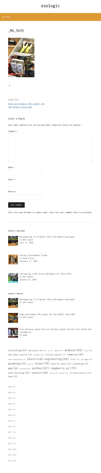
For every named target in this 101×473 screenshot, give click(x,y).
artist (88, 350)
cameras (75, 354)
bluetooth (39, 355)
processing (25, 368)
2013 (10, 455)
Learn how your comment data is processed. (70, 212)
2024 (10, 398)
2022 (10, 404)
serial (54, 373)
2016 (10, 438)
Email (12, 179)
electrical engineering (48, 358)
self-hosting (19, 373)
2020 (10, 415)
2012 (10, 460)
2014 (10, 449)
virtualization (81, 373)
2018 (10, 426)
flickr (74, 359)
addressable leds (37, 351)
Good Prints (28, 258)
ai (50, 350)
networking (80, 363)
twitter (63, 373)
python (40, 368)
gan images (86, 359)
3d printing (17, 350)
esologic (50, 5)
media (55, 364)
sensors (40, 372)
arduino (74, 350)
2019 (10, 421)
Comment (13, 131)
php (13, 368)
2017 (10, 432)
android (58, 350)
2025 (10, 392)
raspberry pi (63, 368)
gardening (17, 363)
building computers (55, 355)
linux (42, 363)
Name (11, 167)
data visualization (16, 359)
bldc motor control (20, 354)
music (66, 363)
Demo (25, 335)
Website (12, 191)
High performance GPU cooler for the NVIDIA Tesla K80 (47, 314)
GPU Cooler (28, 240)
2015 (10, 443)
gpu (30, 364)
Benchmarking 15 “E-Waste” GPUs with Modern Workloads (47, 299)
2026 (10, 387)
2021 (10, 409)
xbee (12, 376)
